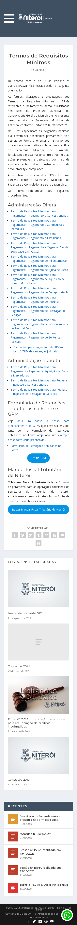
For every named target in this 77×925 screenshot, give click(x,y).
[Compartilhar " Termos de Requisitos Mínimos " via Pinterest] (46, 535)
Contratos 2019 (19, 779)
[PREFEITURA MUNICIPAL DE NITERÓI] (13, 888)
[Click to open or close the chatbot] (67, 915)
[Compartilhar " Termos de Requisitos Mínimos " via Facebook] (15, 535)
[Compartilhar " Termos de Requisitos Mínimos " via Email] (62, 535)
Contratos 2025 (19, 666)
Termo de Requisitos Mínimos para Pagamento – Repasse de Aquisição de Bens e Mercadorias (39, 371)
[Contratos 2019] (38, 755)
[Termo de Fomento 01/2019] (38, 589)
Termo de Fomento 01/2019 (28, 613)
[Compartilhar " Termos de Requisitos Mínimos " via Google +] (31, 535)
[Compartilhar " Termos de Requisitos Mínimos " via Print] (38, 543)
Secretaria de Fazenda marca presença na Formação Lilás (40, 818)
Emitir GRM (38, 458)
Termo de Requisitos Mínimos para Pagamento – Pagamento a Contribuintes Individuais (37, 225)
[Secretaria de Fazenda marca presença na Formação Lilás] (13, 819)
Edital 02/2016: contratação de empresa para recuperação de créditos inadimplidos (37, 723)
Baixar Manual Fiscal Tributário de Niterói (38, 509)
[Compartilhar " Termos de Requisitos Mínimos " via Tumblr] (38, 535)
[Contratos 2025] (38, 642)
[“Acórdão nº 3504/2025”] (13, 836)
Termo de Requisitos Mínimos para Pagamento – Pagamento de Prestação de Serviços (38, 311)
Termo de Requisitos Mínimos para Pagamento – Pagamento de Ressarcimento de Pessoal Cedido (39, 324)
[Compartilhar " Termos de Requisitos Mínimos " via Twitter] (23, 535)
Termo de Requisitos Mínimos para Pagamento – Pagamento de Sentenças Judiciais (36, 337)
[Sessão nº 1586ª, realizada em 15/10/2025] (13, 853)
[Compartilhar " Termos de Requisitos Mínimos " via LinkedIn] (54, 535)
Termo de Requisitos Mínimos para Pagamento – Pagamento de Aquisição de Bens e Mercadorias (38, 279)
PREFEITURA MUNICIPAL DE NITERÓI (44, 885)
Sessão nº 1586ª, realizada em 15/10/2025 (40, 851)
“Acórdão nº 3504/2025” (36, 834)
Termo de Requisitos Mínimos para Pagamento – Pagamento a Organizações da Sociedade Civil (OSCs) (40, 247)
